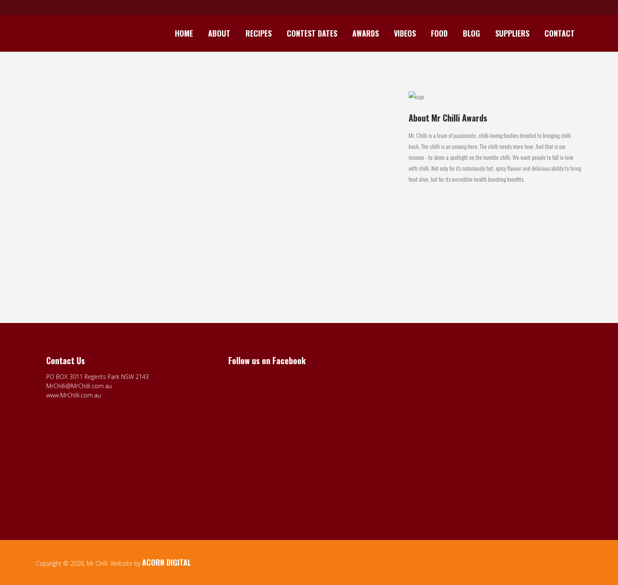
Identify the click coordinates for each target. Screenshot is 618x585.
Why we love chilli (65, 229)
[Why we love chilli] (121, 158)
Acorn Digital (166, 562)
